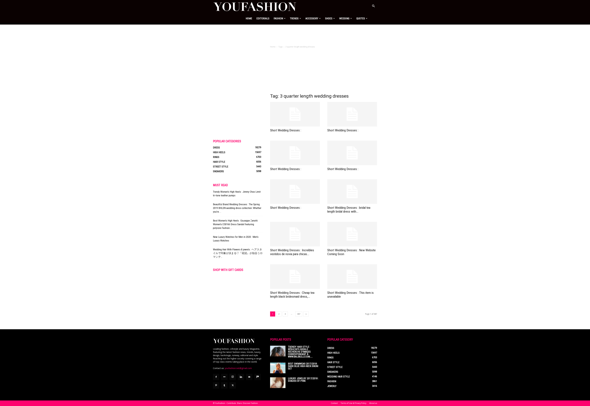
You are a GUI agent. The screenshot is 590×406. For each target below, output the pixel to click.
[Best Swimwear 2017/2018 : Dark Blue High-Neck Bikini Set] (277, 368)
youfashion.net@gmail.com (238, 368)
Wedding (344, 18)
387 (298, 314)
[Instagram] (233, 377)
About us (373, 403)
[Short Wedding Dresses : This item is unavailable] (352, 276)
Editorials (262, 18)
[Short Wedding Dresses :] (295, 114)
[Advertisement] (295, 35)
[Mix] (257, 377)
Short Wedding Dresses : (285, 130)
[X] (233, 385)
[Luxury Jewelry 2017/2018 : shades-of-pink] (277, 382)
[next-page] (306, 314)
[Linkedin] (241, 377)
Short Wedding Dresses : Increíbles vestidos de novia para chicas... (292, 252)
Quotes (360, 18)
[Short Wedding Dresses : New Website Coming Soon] (352, 234)
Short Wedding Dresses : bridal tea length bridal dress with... (348, 209)
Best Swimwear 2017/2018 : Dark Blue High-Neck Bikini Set (303, 366)
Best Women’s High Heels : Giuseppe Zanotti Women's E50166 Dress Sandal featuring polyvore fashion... (235, 224)
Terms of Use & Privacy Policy (353, 403)
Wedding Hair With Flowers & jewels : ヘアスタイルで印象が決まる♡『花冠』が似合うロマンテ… (238, 253)
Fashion (278, 18)
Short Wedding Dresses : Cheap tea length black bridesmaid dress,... (292, 294)
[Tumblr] (224, 385)
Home (249, 18)
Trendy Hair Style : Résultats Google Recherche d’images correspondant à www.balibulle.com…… (300, 351)
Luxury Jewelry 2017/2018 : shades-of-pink (303, 379)
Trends (294, 18)
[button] (373, 6)
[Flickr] (224, 377)
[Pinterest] (216, 385)
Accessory (311, 18)
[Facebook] (216, 377)
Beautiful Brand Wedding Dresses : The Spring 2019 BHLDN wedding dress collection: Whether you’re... (237, 208)
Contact (334, 403)
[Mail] (249, 377)
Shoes (328, 18)
